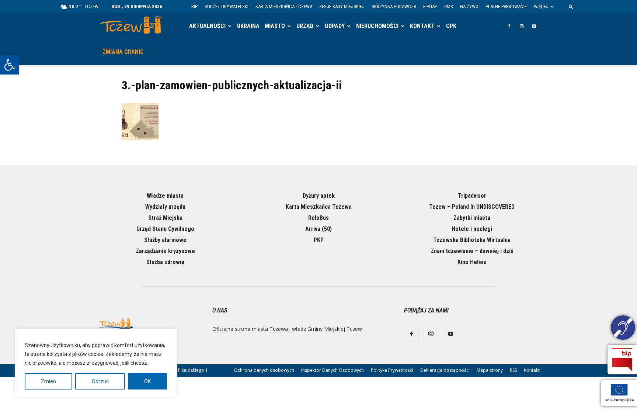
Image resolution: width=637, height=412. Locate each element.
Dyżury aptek (319, 195)
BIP (194, 6)
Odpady (335, 26)
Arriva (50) (318, 228)
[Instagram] (521, 26)
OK (147, 381)
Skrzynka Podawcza (394, 6)
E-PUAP (430, 6)
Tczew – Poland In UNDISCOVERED (472, 206)
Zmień (48, 381)
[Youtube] (534, 26)
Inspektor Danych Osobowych (332, 370)
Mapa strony (490, 370)
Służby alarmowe (165, 239)
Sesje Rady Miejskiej (342, 6)
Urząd (304, 26)
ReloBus (318, 217)
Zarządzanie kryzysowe (165, 251)
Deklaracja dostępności (445, 370)
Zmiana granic (123, 51)
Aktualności (207, 26)
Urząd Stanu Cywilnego (165, 228)
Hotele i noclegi (472, 228)
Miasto (275, 26)
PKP (319, 239)
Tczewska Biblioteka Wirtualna (472, 239)
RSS (513, 370)
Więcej (541, 6)
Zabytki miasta (471, 217)
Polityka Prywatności (392, 370)
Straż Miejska (165, 217)
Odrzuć (100, 381)
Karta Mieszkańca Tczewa (283, 6)
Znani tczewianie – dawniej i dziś (472, 251)
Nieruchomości (377, 26)
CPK (451, 26)
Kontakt (422, 26)
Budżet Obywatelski (226, 6)
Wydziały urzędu (165, 206)
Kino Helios (471, 262)
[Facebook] (509, 26)
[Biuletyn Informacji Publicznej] (622, 359)
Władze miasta (165, 195)
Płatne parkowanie (506, 6)
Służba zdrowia (165, 262)
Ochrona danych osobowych (264, 370)
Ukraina (248, 26)
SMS (448, 6)
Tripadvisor (472, 195)
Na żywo (469, 6)
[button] (9, 65)
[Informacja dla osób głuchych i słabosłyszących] (623, 328)
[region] (96, 363)
